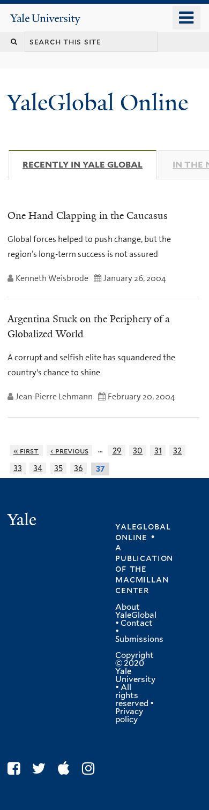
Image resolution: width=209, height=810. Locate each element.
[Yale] (23, 521)
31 (158, 450)
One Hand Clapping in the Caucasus (88, 215)
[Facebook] (16, 768)
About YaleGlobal (135, 611)
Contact (137, 623)
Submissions (139, 639)
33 (17, 468)
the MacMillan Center (141, 579)
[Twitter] (41, 768)
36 (78, 468)
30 (138, 450)
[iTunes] (66, 768)
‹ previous (69, 450)
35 (58, 468)
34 (37, 468)
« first (26, 450)
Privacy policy (129, 715)
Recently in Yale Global (89, 165)
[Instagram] (91, 768)
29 (117, 450)
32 (177, 450)
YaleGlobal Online (97, 102)
